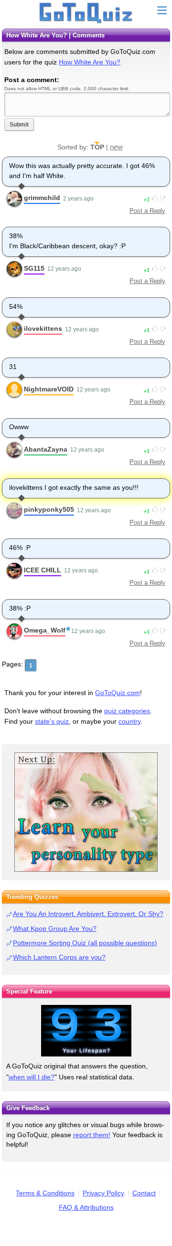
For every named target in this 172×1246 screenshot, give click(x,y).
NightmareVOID (49, 389)
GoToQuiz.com (117, 693)
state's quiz (52, 721)
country (129, 721)
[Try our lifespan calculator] (86, 1030)
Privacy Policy (103, 1193)
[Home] (86, 13)
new (116, 147)
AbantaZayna (45, 449)
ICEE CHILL (42, 570)
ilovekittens (43, 328)
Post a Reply (147, 210)
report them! (91, 1135)
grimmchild (42, 197)
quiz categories (127, 711)
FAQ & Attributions (86, 1207)
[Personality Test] (86, 812)
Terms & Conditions (45, 1193)
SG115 (34, 268)
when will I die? (31, 1077)
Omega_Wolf (44, 630)
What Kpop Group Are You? (55, 928)
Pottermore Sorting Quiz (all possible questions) (85, 943)
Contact (144, 1193)
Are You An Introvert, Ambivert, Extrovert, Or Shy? (88, 914)
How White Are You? (89, 62)
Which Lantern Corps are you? (59, 957)
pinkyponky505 (49, 509)
